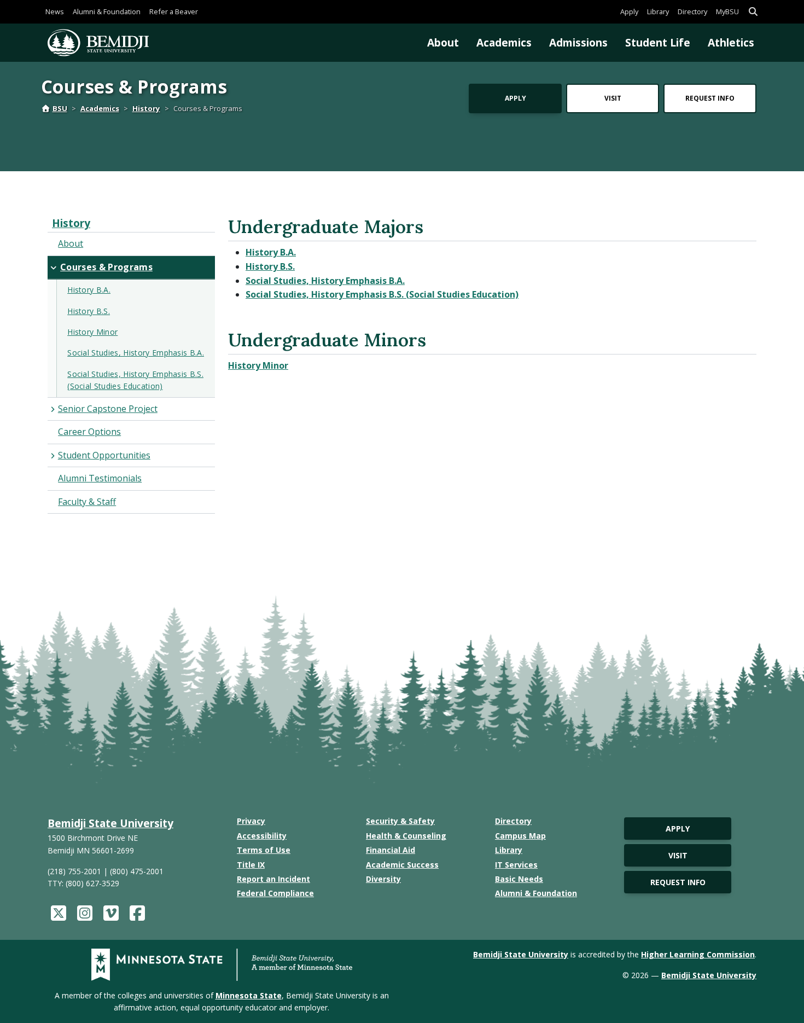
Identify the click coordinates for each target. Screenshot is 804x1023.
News (54, 11)
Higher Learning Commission (698, 954)
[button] (753, 12)
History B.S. (270, 266)
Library (658, 11)
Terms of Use (263, 850)
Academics (504, 42)
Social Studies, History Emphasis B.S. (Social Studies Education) (382, 294)
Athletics (731, 42)
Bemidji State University (110, 823)
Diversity (383, 879)
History (146, 108)
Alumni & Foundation (107, 11)
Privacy (251, 821)
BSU (60, 108)
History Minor (258, 365)
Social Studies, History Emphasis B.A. (325, 281)
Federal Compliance (275, 893)
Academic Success (402, 864)
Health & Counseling (406, 835)
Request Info (710, 98)
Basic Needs (519, 879)
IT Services (516, 864)
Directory (692, 11)
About (443, 42)
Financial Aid (390, 850)
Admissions (578, 42)
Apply (629, 11)
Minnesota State (248, 995)
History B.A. (271, 252)
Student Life (657, 42)
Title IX (251, 864)
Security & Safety (400, 821)
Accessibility (262, 835)
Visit (612, 98)
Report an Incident (273, 879)
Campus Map (520, 835)
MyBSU (727, 11)
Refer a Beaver (173, 11)
